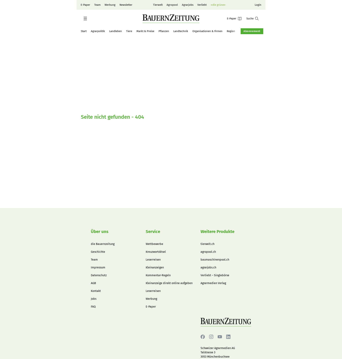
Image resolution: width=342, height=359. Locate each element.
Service (153, 231)
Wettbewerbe (154, 244)
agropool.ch (208, 251)
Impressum (98, 267)
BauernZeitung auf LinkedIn (228, 337)
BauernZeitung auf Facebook (203, 337)
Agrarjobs (187, 4)
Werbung (110, 4)
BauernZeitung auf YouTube (220, 337)
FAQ (93, 306)
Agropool (172, 4)
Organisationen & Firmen (207, 31)
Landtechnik (180, 31)
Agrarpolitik (98, 31)
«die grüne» (218, 4)
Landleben (115, 31)
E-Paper (85, 4)
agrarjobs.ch (208, 267)
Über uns (99, 231)
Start (84, 31)
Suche (250, 18)
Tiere (129, 31)
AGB (93, 283)
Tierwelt (158, 4)
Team (97, 4)
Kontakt (96, 291)
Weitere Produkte (217, 231)
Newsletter (126, 4)
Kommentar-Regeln (158, 275)
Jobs (93, 298)
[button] (85, 18)
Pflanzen (164, 31)
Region (231, 31)
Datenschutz (99, 275)
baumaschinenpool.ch (215, 259)
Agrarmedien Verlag (213, 283)
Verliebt (202, 4)
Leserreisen (153, 259)
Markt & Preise (145, 31)
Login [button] (258, 4)
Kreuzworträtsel (156, 251)
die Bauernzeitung (103, 244)
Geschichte (98, 251)
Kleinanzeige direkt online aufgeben (169, 283)
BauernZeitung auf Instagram (211, 337)
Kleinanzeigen (155, 267)
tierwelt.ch (207, 244)
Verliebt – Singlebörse (215, 275)
